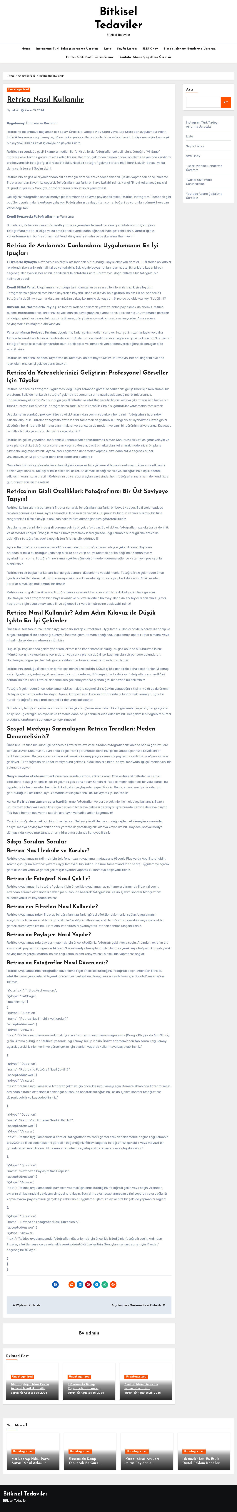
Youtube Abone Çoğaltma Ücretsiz (145, 57)
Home (26, 48)
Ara (189, 89)
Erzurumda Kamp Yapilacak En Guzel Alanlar (83, 1388)
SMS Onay (150, 48)
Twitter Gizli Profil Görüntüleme (90, 57)
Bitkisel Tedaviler (25, 1494)
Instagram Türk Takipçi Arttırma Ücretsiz (67, 48)
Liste (108, 48)
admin (15, 110)
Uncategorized (18, 89)
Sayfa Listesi (127, 48)
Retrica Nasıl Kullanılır (45, 100)
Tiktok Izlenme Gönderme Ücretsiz (190, 48)
